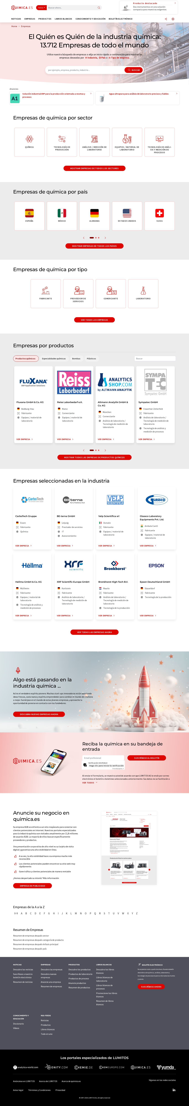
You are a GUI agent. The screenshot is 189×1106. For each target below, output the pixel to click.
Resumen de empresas (51, 986)
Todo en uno (46, 1034)
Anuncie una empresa (51, 982)
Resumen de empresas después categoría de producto (38, 940)
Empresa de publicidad (32, 885)
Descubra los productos (79, 969)
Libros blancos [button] (63, 18)
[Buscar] (99, 7)
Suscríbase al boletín (146, 758)
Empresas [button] (29, 18)
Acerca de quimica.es (71, 1081)
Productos (46, 1025)
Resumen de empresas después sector (31, 935)
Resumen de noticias (23, 982)
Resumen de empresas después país (30, 948)
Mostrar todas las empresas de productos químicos (94, 457)
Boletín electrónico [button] (120, 18)
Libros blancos (48, 1029)
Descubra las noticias (23, 969)
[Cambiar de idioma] (173, 19)
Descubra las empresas (51, 969)
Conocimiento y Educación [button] (90, 18)
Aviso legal (18, 1090)
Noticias (45, 1020)
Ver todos (88, 782)
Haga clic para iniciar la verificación (106, 765)
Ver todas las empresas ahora (94, 632)
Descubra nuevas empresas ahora (39, 714)
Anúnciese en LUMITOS (24, 1081)
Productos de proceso (78, 978)
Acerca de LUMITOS (48, 1081)
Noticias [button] (16, 18)
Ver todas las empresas (94, 319)
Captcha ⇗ (118, 769)
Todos (40, 7)
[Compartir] (166, 19)
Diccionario (18, 1023)
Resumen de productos (79, 987)
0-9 (16, 913)
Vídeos (16, 1028)
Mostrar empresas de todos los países (94, 246)
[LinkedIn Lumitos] (174, 1090)
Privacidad (60, 1090)
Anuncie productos (77, 983)
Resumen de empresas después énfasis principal (35, 944)
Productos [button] (44, 18)
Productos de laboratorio (80, 974)
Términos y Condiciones (39, 1090)
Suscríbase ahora (151, 986)
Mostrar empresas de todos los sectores (94, 168)
